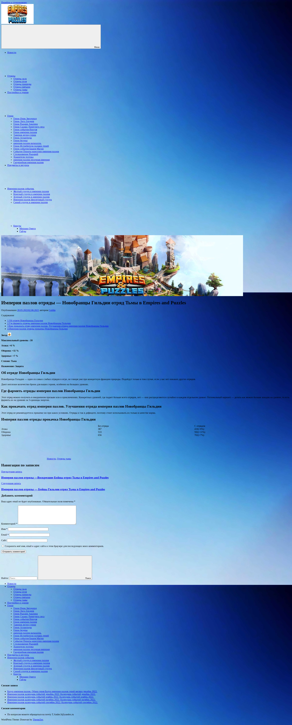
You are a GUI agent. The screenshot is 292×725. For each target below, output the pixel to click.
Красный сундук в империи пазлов (31, 194)
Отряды (11, 76)
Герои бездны (20, 140)
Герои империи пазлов (25, 132)
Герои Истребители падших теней (31, 146)
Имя (4, 529)
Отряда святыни (21, 87)
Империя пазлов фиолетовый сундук (32, 199)
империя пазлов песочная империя (31, 159)
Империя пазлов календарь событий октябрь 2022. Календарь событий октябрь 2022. (51, 699)
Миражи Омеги (27, 228)
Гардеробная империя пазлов (28, 162)
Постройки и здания (17, 92)
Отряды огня (20, 81)
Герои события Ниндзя (25, 129)
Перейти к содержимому (14, 2)
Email (5, 534)
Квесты (17, 226)
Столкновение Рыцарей (25, 154)
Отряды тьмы (20, 89)
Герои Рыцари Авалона (25, 124)
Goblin (52, 310)
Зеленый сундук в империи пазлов (31, 197)
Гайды (22, 231)
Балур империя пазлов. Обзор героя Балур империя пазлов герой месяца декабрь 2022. (52, 691)
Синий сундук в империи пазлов (30, 202)
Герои (10, 116)
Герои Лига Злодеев (23, 121)
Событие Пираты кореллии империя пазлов (36, 151)
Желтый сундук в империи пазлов (31, 191)
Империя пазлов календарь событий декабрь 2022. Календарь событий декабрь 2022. (51, 694)
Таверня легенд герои (24, 135)
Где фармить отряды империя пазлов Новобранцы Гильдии (39, 323)
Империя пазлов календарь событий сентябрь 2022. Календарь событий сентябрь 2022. (52, 702)
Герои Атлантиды (22, 137)
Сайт (3, 540)
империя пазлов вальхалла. (27, 143)
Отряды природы (22, 84)
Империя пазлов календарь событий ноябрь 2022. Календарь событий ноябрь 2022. (50, 697)
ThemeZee (38, 719)
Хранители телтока (23, 157)
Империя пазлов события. (20, 188)
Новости (11, 52)
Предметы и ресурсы (18, 165)
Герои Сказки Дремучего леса (28, 127)
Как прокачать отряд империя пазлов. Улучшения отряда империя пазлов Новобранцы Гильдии (58, 326)
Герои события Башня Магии (28, 148)
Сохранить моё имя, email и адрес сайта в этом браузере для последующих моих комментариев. (54, 546)
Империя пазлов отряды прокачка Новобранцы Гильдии (37, 328)
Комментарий (9, 523)
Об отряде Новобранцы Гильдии (25, 320)
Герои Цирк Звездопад (25, 118)
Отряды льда (20, 78)
